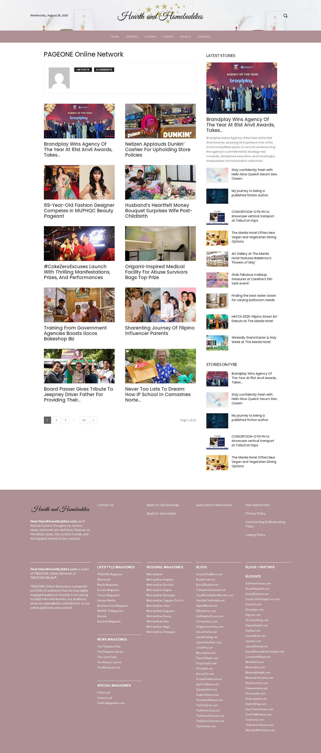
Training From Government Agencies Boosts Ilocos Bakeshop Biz (75, 333)
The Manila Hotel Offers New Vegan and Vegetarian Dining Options (254, 237)
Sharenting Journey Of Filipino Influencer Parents (160, 330)
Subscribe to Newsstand (214, 505)
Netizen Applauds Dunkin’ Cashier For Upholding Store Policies (157, 149)
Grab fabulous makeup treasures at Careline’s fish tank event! (252, 279)
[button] (285, 15)
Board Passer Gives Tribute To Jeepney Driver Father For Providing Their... (78, 394)
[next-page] (93, 420)
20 (83, 420)
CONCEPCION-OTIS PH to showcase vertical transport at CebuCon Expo (253, 216)
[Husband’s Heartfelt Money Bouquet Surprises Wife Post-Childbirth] (160, 182)
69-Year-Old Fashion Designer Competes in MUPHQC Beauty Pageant (79, 210)
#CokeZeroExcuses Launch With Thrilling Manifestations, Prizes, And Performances (77, 272)
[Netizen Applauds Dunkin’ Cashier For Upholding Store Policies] (160, 121)
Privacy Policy (255, 513)
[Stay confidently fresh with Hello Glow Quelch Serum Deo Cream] (217, 175)
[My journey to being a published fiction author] (217, 196)
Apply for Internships (161, 513)
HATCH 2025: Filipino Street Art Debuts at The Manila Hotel (254, 318)
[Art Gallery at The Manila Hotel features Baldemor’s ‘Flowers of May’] (217, 259)
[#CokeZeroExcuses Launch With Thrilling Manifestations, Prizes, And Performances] (79, 243)
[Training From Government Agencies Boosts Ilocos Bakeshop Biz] (79, 305)
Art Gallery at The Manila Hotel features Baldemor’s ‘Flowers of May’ (251, 258)
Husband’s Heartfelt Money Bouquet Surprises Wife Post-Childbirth (158, 210)
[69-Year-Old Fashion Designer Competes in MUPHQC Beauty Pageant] (79, 182)
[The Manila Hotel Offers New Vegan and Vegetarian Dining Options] (217, 238)
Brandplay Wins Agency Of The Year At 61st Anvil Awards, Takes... (78, 149)
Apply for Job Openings (163, 505)
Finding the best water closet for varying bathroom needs (254, 297)
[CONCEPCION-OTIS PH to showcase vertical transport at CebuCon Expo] (217, 217)
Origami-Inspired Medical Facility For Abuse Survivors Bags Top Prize (156, 272)
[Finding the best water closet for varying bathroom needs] (217, 300)
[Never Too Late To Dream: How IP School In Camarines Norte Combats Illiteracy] (160, 366)
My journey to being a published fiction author (250, 193)
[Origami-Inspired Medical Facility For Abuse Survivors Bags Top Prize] (160, 243)
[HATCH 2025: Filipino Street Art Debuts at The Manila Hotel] (217, 321)
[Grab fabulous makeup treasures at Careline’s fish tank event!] (217, 280)
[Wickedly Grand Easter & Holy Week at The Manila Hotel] (217, 342)
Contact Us (105, 505)
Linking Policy (255, 535)
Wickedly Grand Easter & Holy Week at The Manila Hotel (254, 339)
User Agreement (257, 505)
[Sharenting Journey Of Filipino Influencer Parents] (160, 305)
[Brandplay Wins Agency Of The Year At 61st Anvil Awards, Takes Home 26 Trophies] (79, 121)
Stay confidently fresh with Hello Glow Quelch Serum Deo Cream (254, 174)
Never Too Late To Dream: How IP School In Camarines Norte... (158, 394)
